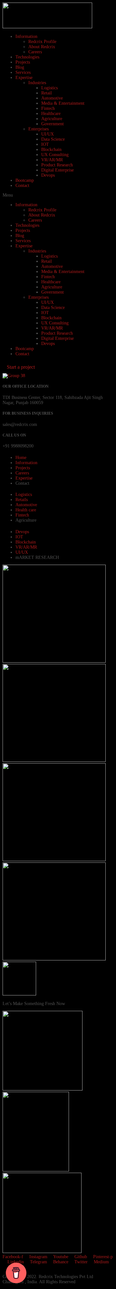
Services (23, 72)
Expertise (24, 77)
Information (26, 36)
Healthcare (51, 113)
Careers (35, 51)
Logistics (49, 87)
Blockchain (51, 149)
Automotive (52, 98)
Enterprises (38, 129)
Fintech (48, 108)
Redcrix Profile (42, 41)
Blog (19, 67)
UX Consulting (55, 154)
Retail (46, 93)
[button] (58, 195)
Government (52, 123)
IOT (45, 144)
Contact (22, 185)
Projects (22, 62)
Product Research (57, 165)
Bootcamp (24, 180)
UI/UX (47, 134)
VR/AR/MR (52, 159)
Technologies (27, 57)
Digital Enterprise (57, 170)
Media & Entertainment (62, 103)
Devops (48, 175)
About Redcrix (41, 46)
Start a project (21, 367)
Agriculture (51, 118)
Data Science (53, 139)
